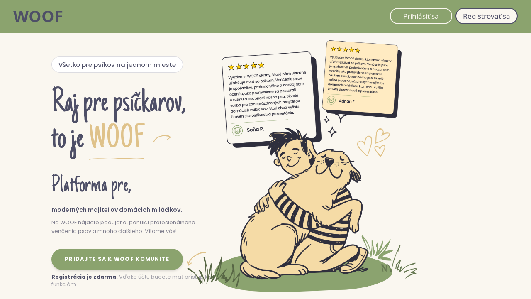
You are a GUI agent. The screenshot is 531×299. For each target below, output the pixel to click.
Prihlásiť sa (421, 16)
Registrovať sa (486, 16)
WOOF (38, 16)
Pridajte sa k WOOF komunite (117, 258)
